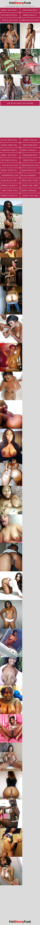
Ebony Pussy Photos (10, 170)
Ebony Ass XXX (30, 140)
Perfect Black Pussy (10, 195)
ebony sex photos (10, 10)
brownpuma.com (10, 175)
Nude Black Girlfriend (10, 180)
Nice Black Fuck (10, 20)
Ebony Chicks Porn (30, 150)
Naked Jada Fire (30, 195)
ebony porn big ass (30, 190)
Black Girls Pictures (10, 140)
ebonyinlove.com (30, 20)
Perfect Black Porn (10, 185)
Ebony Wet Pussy (30, 180)
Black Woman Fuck (30, 175)
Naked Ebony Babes (10, 145)
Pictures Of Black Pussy (10, 15)
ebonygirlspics (30, 10)
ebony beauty (30, 15)
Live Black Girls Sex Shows (20, 103)
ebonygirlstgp (30, 145)
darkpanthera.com (10, 150)
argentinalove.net (30, 170)
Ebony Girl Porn (30, 185)
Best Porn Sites (10, 190)
